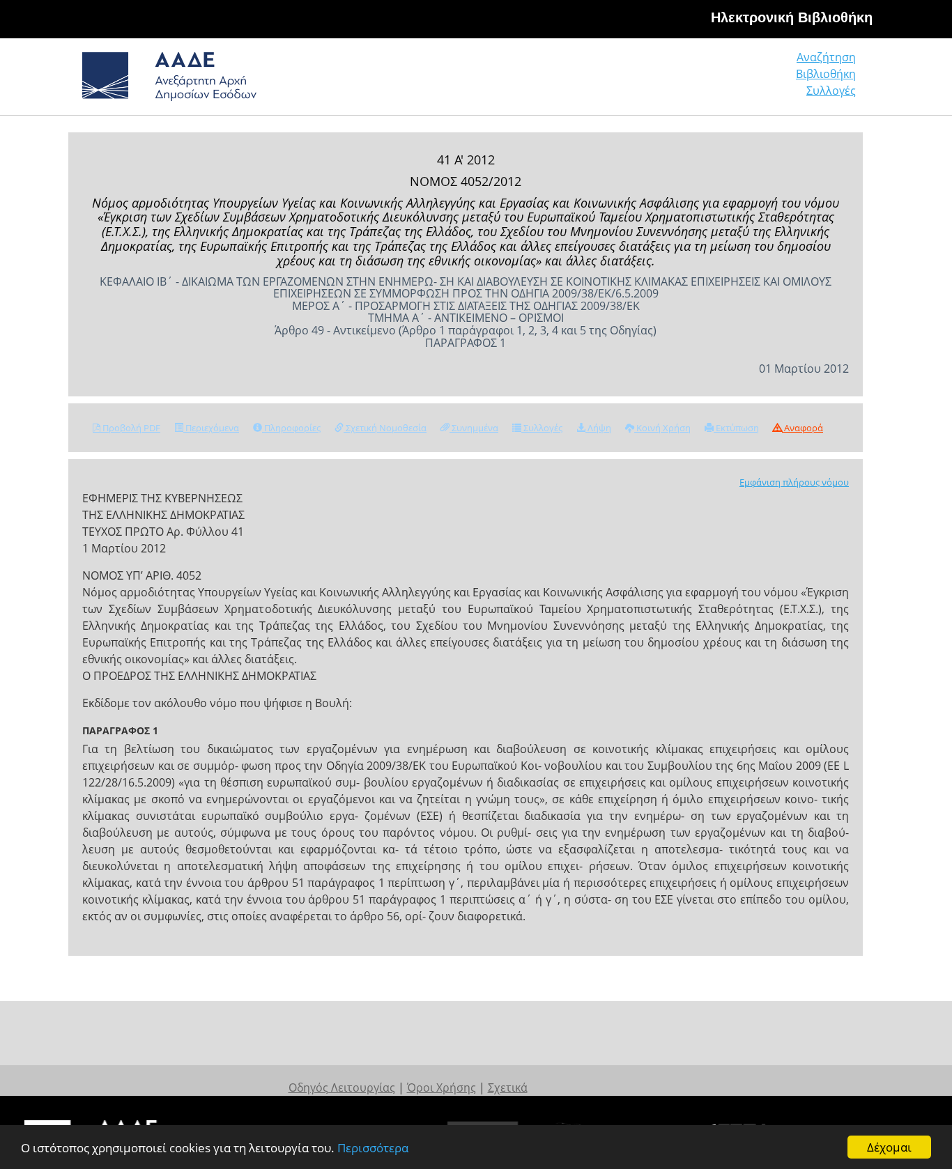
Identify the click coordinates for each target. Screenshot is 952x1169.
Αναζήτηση (826, 57)
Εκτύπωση (736, 427)
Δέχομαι (889, 1147)
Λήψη (598, 427)
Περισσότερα (372, 1148)
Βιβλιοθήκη (826, 74)
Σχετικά (508, 1087)
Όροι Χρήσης (441, 1087)
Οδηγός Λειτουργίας (342, 1087)
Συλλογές (831, 90)
